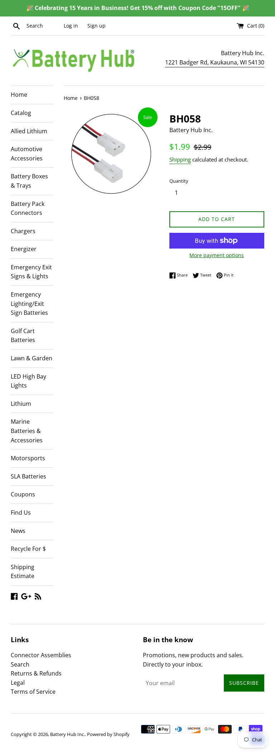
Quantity (178, 181)
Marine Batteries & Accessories (27, 431)
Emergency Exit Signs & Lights (31, 271)
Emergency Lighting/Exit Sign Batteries (29, 303)
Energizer (24, 249)
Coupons (23, 494)
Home (19, 94)
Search (20, 664)
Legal (18, 683)
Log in (71, 25)
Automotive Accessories (27, 153)
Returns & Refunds (36, 673)
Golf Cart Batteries (23, 335)
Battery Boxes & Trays (29, 180)
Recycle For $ (28, 549)
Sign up (96, 25)
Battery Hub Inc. (67, 734)
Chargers (23, 231)
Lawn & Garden (31, 358)
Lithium (21, 404)
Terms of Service (33, 692)
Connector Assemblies (41, 655)
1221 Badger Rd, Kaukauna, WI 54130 (214, 62)
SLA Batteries (28, 476)
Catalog (21, 113)
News (18, 531)
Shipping (180, 159)
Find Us (21, 512)
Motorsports (28, 458)
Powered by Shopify (108, 734)
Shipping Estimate (22, 571)
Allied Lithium (29, 131)
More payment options (216, 255)
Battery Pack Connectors (27, 208)
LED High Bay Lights (28, 381)
